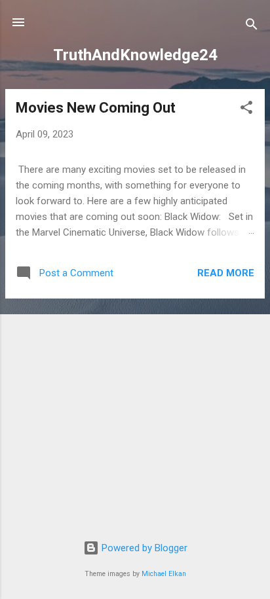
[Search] (252, 26)
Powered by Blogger (143, 548)
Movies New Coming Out (96, 108)
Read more (225, 273)
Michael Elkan (164, 574)
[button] (246, 110)
